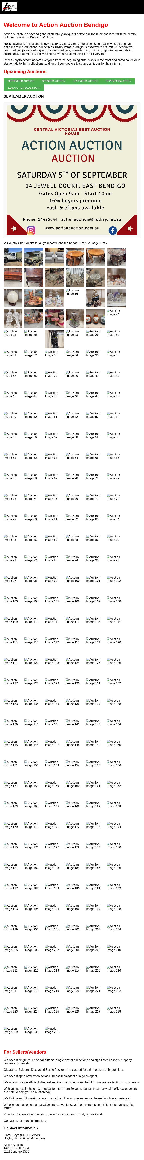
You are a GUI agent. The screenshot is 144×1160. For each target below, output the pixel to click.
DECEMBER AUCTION (118, 81)
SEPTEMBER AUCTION (21, 81)
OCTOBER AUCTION (53, 81)
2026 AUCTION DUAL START (24, 87)
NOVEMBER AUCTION (85, 81)
